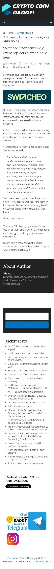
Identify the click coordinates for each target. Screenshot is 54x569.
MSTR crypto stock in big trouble (25, 392)
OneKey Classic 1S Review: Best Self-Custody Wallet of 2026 (28, 397)
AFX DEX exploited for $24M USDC (26, 374)
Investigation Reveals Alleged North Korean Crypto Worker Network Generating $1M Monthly (27, 436)
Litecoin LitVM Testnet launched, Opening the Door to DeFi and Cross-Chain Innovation (27, 413)
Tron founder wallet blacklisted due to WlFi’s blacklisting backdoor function (28, 428)
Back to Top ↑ (43, 561)
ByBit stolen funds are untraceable (26, 353)
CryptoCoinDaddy (17, 558)
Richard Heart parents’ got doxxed (26, 463)
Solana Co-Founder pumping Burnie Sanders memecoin (27, 444)
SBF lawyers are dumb (20, 406)
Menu (5, 22)
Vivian (12, 63)
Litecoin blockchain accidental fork (26, 402)
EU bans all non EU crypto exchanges (28, 370)
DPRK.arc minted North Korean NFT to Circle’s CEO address (27, 421)
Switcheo (13, 157)
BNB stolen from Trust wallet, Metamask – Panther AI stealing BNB (27, 386)
